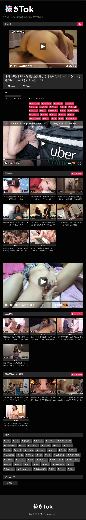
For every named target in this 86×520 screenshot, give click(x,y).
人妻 (49, 455)
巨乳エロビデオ (57, 460)
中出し (30, 455)
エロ (22, 445)
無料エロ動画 (35, 118)
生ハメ (46, 118)
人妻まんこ (60, 455)
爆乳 (52, 469)
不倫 (21, 455)
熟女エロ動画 (41, 469)
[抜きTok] (43, 9)
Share (27, 86)
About (12, 86)
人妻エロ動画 (74, 455)
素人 (71, 469)
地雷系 (43, 111)
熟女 (71, 464)
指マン (63, 114)
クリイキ (55, 107)
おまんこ (34, 107)
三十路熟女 (10, 455)
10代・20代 (35, 103)
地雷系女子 (54, 111)
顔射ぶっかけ (72, 118)
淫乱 (37, 464)
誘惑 (54, 118)
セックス (69, 445)
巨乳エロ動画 (73, 111)
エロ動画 (70, 103)
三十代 (63, 450)
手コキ (45, 114)
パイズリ (30, 450)
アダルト (51, 441)
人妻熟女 (9, 460)
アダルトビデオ (65, 441)
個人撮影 (34, 111)
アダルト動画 (10, 445)
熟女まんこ (10, 469)
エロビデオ (59, 103)
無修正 (71, 114)
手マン (54, 114)
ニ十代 (8, 450)
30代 (16, 441)
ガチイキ (44, 107)
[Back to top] (79, 513)
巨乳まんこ (34, 114)
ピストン (42, 450)
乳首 (40, 455)
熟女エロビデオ (25, 469)
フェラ (64, 107)
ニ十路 (18, 450)
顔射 (62, 118)
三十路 (73, 450)
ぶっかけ (74, 107)
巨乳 (63, 111)
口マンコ (21, 460)
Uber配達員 (47, 103)
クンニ (57, 445)
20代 (7, 441)
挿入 (28, 464)
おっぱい (27, 441)
